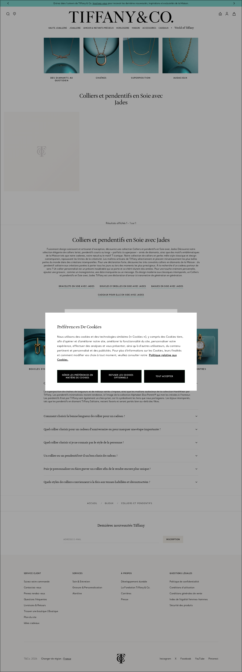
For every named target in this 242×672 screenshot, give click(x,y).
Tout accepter (164, 376)
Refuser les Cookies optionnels (121, 376)
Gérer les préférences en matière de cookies (77, 376)
